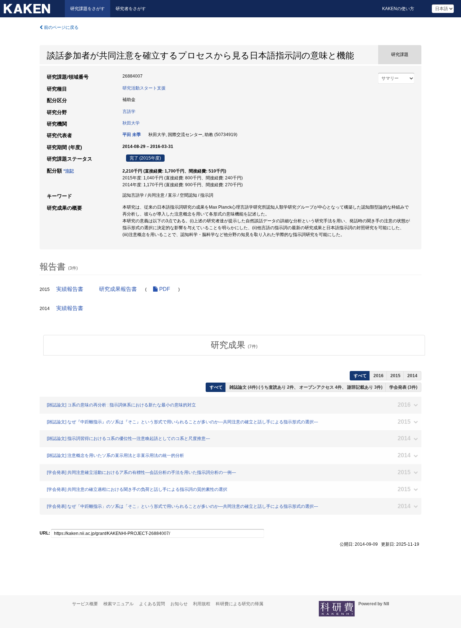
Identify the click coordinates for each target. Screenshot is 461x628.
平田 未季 (131, 134)
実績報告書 (69, 289)
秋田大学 (131, 123)
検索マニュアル (118, 603)
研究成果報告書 (118, 289)
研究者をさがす (131, 8)
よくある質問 (152, 603)
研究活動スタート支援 (144, 88)
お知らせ (179, 603)
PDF (164, 289)
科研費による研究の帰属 (239, 603)
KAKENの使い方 (398, 8)
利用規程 (201, 603)
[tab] (234, 345)
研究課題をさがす (87, 8)
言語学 (128, 111)
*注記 (68, 171)
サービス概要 (85, 603)
